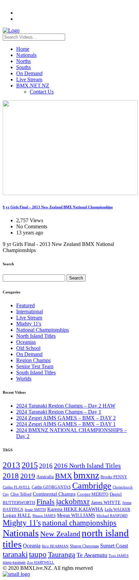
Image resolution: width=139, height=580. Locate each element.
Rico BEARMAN (55, 546)
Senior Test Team (34, 366)
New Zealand (60, 534)
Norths (23, 61)
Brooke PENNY (114, 477)
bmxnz (86, 475)
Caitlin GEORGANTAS (51, 487)
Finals (45, 502)
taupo (38, 554)
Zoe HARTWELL (40, 562)
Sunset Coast (114, 545)
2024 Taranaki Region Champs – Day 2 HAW (65, 406)
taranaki (15, 554)
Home (22, 49)
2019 (27, 476)
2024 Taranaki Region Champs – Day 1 (58, 412)
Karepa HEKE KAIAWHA (75, 509)
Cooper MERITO (92, 494)
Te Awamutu (92, 555)
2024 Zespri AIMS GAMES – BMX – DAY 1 (66, 424)
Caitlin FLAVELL (16, 487)
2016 (46, 465)
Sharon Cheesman (84, 546)
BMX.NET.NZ (32, 85)
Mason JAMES (44, 516)
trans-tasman (14, 562)
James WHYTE (106, 502)
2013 (11, 465)
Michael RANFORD (112, 516)
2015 (30, 465)
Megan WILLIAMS (76, 515)
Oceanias (26, 342)
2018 (11, 475)
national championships (79, 522)
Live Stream (29, 79)
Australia (45, 476)
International (29, 311)
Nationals (26, 55)
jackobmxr (73, 501)
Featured (25, 305)
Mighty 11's (28, 324)
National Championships (42, 330)
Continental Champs (54, 494)
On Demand (29, 73)
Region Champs (33, 360)
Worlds (23, 378)
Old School (28, 348)
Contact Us (42, 92)
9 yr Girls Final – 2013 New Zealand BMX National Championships (58, 207)
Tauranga (61, 554)
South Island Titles (36, 372)
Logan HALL (17, 515)
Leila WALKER (117, 509)
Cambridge (91, 486)
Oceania (31, 545)
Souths (23, 67)
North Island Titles (36, 336)
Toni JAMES (119, 556)
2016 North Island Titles (87, 465)
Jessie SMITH (35, 510)
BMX (63, 476)
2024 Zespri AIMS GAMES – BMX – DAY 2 (66, 418)
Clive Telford (20, 494)
